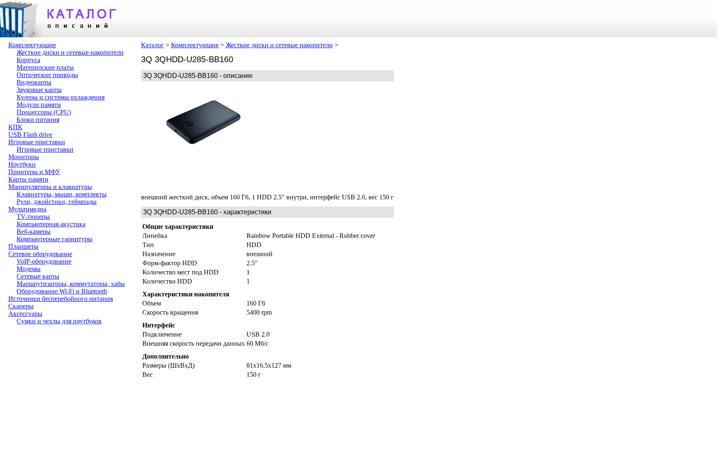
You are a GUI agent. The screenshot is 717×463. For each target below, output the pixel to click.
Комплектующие (32, 44)
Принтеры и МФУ (34, 171)
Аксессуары (25, 313)
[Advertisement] (328, 137)
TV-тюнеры (33, 216)
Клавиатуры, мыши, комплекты (62, 194)
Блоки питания (38, 119)
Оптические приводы (47, 74)
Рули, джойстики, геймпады (57, 201)
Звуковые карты (39, 89)
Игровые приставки (36, 141)
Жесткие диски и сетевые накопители (70, 52)
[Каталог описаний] (62, 35)
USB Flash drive (30, 134)
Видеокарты (34, 82)
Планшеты (23, 246)
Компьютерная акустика (51, 224)
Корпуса (28, 59)
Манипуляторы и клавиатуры (50, 186)
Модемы (29, 268)
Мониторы (23, 156)
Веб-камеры (34, 231)
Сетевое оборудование (40, 253)
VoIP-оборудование (44, 261)
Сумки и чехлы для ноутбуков (59, 321)
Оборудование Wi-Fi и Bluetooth (62, 291)
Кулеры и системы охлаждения (61, 97)
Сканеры (21, 306)
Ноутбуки (22, 164)
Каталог (152, 44)
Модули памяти (39, 104)
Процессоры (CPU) (44, 112)
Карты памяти (28, 179)
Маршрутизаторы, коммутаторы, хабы (71, 283)
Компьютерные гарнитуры (55, 238)
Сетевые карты (38, 276)
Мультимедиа (27, 209)
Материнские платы (45, 67)
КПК (15, 127)
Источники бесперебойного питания (60, 298)
